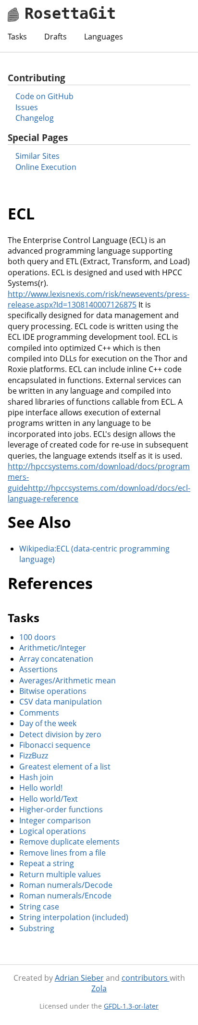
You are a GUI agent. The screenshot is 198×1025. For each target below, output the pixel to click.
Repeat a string (46, 863)
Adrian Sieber (79, 978)
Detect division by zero (60, 734)
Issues (26, 107)
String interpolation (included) (73, 917)
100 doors (37, 637)
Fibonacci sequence (54, 745)
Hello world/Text (48, 799)
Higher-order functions (61, 809)
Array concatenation (56, 658)
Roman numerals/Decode (65, 885)
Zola (99, 988)
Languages (103, 36)
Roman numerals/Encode (65, 895)
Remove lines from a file (62, 852)
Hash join (36, 777)
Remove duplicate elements (69, 841)
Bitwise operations (53, 691)
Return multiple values (60, 874)
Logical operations (52, 831)
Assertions (38, 669)
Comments (39, 712)
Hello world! (40, 787)
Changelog (34, 118)
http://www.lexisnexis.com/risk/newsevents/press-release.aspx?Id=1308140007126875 (98, 299)
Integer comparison (55, 820)
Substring (36, 928)
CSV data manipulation (60, 701)
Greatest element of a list (65, 766)
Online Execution (45, 167)
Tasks (17, 36)
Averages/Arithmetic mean (67, 680)
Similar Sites (37, 156)
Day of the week (47, 723)
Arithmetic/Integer (52, 647)
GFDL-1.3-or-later (131, 1006)
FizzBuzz (33, 755)
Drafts (55, 36)
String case (39, 906)
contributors (146, 978)
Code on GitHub (44, 96)
